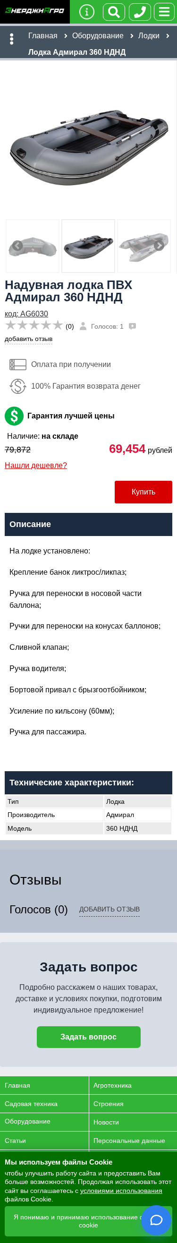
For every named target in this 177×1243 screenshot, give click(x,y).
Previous (17, 246)
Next (159, 246)
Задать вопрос (88, 1037)
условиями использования (121, 1190)
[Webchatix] (156, 1220)
